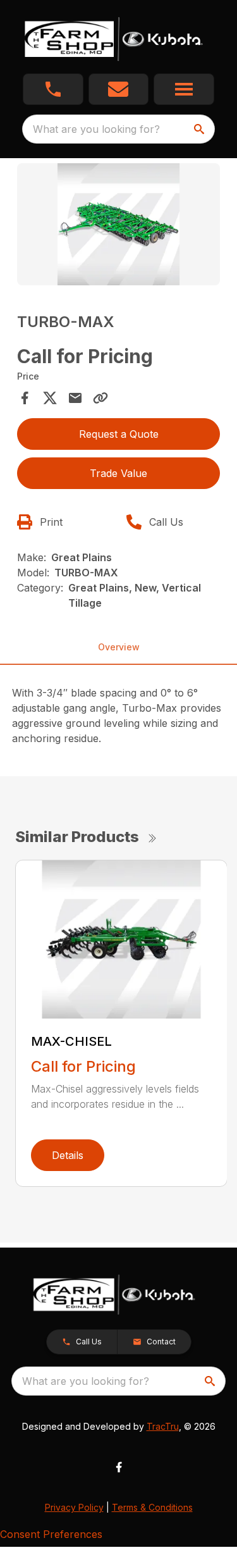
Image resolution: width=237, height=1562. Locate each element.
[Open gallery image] (119, 224)
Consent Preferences (51, 1534)
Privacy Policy (74, 1507)
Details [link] (67, 1155)
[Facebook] (118, 1467)
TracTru (163, 1426)
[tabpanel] (119, 226)
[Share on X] (50, 398)
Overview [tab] (119, 647)
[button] (53, 89)
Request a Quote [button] (119, 434)
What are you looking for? (96, 129)
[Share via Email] (75, 398)
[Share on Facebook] (24, 398)
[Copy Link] (100, 398)
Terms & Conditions (152, 1507)
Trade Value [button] (118, 473)
